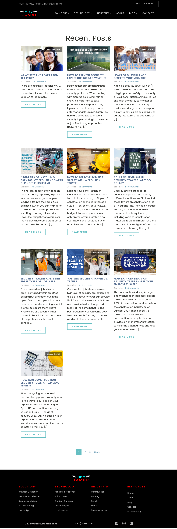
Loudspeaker (61, 510)
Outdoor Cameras (64, 501)
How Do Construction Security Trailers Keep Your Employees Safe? (134, 281)
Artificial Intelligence (65, 491)
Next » (97, 452)
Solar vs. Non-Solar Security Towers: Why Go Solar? (132, 180)
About (120, 13)
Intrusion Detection (28, 491)
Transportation (99, 510)
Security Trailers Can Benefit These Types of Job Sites (42, 280)
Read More (33, 104)
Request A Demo (145, 4)
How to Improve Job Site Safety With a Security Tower (85, 180)
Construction (97, 491)
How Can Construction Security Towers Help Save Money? (40, 382)
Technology (82, 13)
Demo (130, 493)
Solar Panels (61, 496)
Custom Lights (62, 505)
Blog (132, 13)
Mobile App (24, 510)
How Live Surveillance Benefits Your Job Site (130, 76)
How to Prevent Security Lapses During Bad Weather (87, 76)
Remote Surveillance (29, 496)
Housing (95, 496)
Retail (94, 501)
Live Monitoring (26, 505)
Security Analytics (28, 501)
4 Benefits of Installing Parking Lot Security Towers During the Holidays (42, 180)
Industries (103, 13)
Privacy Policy (134, 511)
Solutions (61, 13)
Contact (148, 13)
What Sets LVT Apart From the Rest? (39, 76)
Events (94, 505)
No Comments (39, 81)
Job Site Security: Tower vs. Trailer (87, 280)
